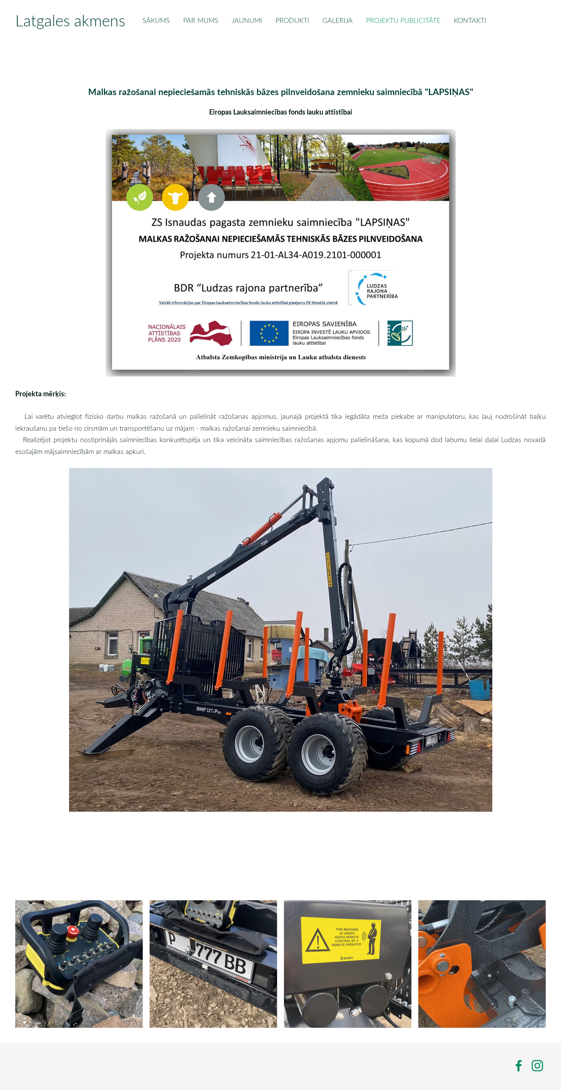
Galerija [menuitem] (337, 20)
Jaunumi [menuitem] (247, 20)
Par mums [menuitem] (200, 20)
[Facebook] (518, 1065)
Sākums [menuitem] (156, 20)
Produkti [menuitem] (292, 20)
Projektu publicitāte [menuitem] (403, 20)
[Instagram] (537, 1065)
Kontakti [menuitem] (470, 20)
